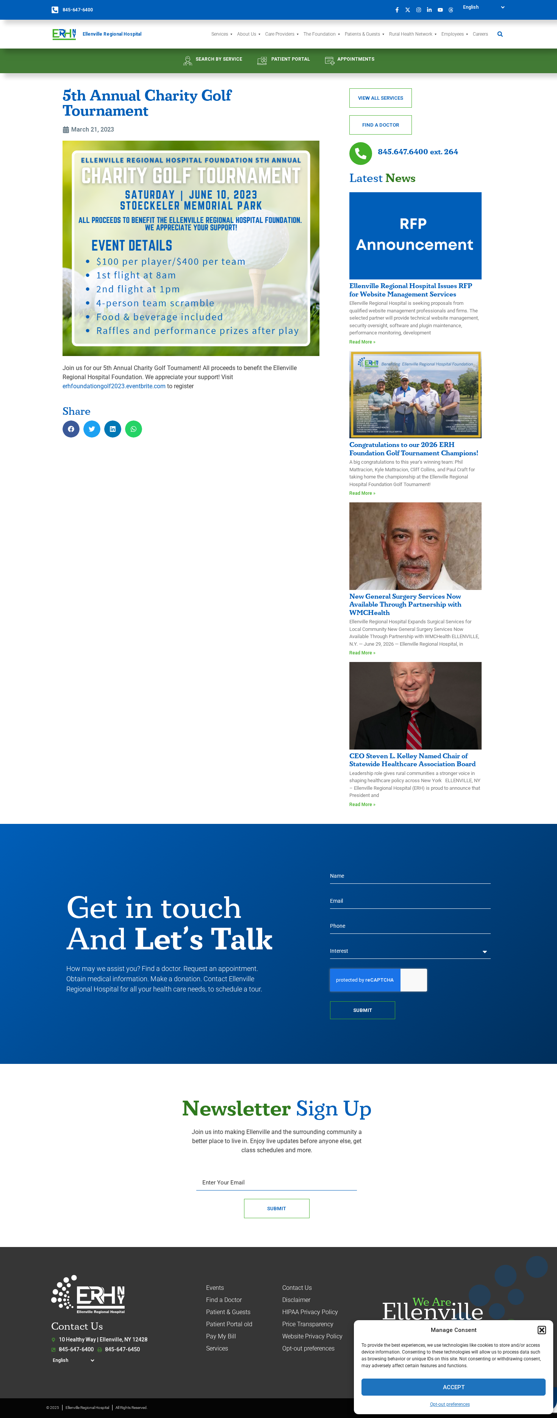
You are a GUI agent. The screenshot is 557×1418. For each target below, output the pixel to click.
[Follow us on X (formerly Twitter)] (410, 10)
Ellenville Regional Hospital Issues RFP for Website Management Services (411, 290)
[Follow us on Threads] (453, 10)
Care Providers (279, 34)
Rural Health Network (410, 34)
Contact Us (297, 1287)
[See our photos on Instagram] (420, 10)
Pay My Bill (221, 1336)
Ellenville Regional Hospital (112, 34)
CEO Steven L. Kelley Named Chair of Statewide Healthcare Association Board (412, 760)
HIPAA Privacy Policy (310, 1312)
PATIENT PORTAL (290, 59)
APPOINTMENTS (355, 59)
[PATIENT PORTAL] (262, 61)
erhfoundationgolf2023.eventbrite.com (114, 386)
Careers (480, 34)
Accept (454, 1387)
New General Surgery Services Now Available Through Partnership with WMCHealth (405, 604)
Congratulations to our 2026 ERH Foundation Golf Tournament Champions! (414, 449)
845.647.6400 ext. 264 (418, 152)
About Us (246, 34)
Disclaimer (296, 1299)
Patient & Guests (228, 1312)
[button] (542, 1330)
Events (215, 1287)
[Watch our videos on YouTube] (442, 10)
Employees (452, 34)
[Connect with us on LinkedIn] (431, 10)
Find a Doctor (224, 1299)
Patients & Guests (362, 34)
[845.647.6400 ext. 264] (360, 153)
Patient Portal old (229, 1324)
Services (219, 34)
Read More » (362, 342)
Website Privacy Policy (312, 1336)
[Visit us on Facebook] (399, 10)
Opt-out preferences (450, 1404)
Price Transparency (307, 1324)
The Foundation (320, 34)
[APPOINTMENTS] (330, 61)
